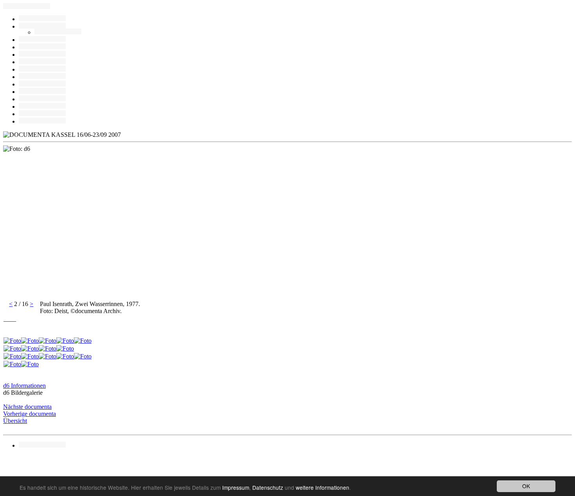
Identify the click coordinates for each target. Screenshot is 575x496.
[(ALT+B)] (42, 26)
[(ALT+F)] (42, 76)
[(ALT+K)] (42, 84)
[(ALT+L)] (42, 47)
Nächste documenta (27, 406)
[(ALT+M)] (42, 62)
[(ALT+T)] (42, 114)
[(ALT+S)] (42, 106)
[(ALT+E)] (42, 54)
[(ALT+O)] (42, 121)
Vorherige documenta (29, 413)
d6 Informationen (24, 385)
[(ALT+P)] (42, 99)
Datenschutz (267, 487)
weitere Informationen (322, 487)
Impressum (235, 487)
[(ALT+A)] (57, 32)
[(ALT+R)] (42, 19)
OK (526, 486)
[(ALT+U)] (42, 39)
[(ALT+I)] (42, 91)
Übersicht (15, 420)
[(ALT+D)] (42, 69)
